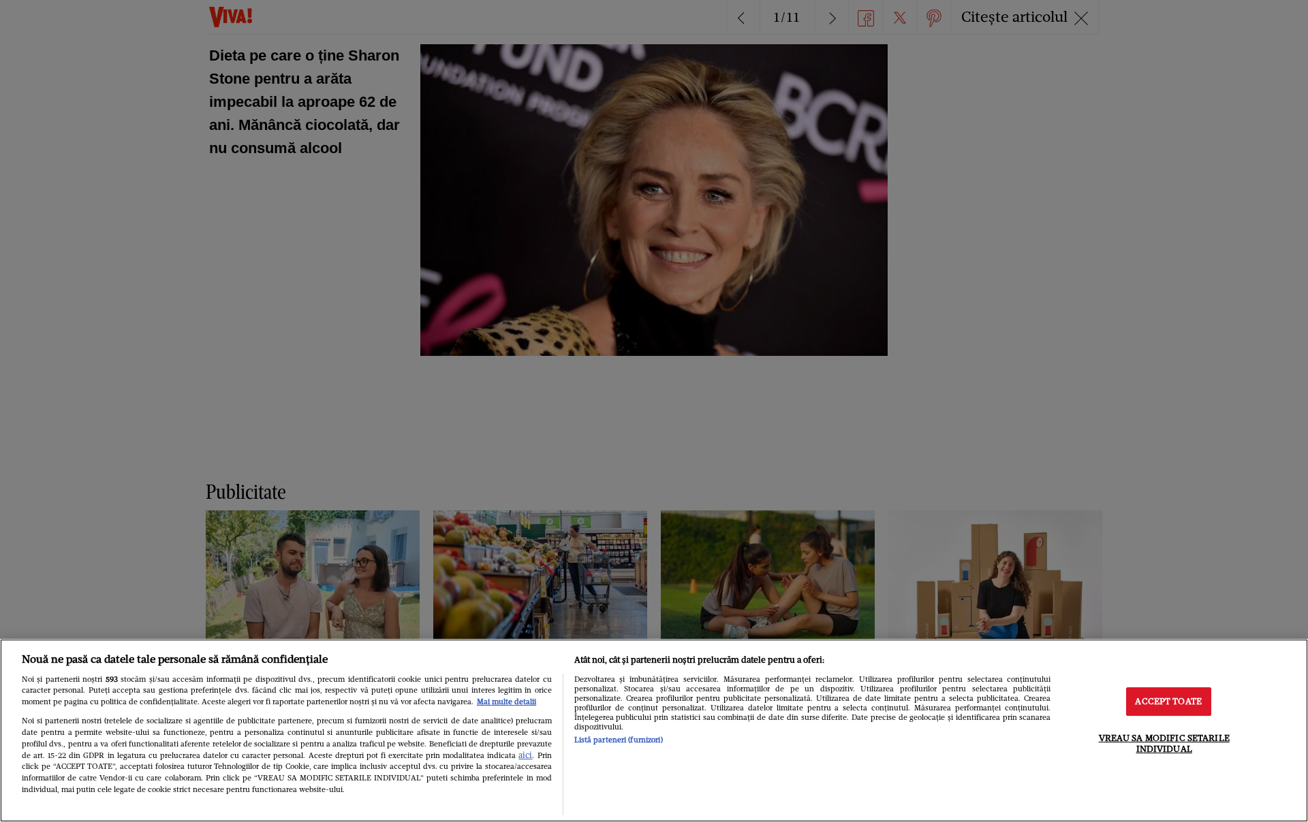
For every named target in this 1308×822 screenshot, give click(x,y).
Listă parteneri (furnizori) (618, 739)
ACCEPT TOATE (1168, 702)
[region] (654, 730)
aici (525, 755)
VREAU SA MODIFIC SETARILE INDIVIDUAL (1164, 743)
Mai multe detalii (506, 701)
